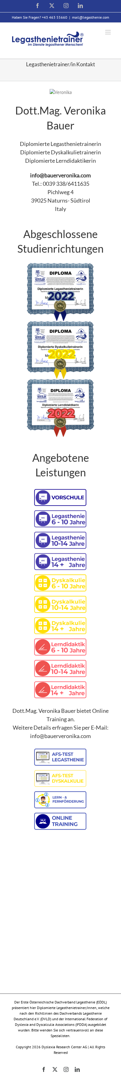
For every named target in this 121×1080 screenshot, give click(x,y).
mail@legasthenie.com (90, 17)
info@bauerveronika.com (60, 175)
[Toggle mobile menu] (108, 32)
